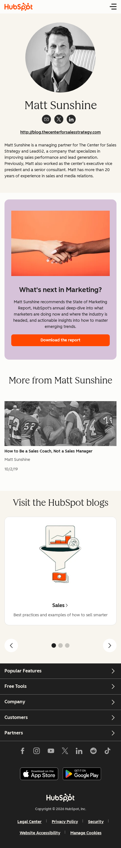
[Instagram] (36, 752)
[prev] (11, 645)
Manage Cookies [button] (86, 833)
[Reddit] (93, 752)
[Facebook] (22, 752)
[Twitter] (65, 752)
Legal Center (29, 821)
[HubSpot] (60, 797)
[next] (109, 645)
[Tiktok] (107, 752)
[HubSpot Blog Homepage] (19, 6)
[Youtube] (50, 752)
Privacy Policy (65, 821)
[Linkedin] (79, 752)
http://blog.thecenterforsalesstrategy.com (60, 132)
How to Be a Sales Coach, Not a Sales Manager (49, 451)
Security (96, 821)
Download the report (60, 340)
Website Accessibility (40, 833)
